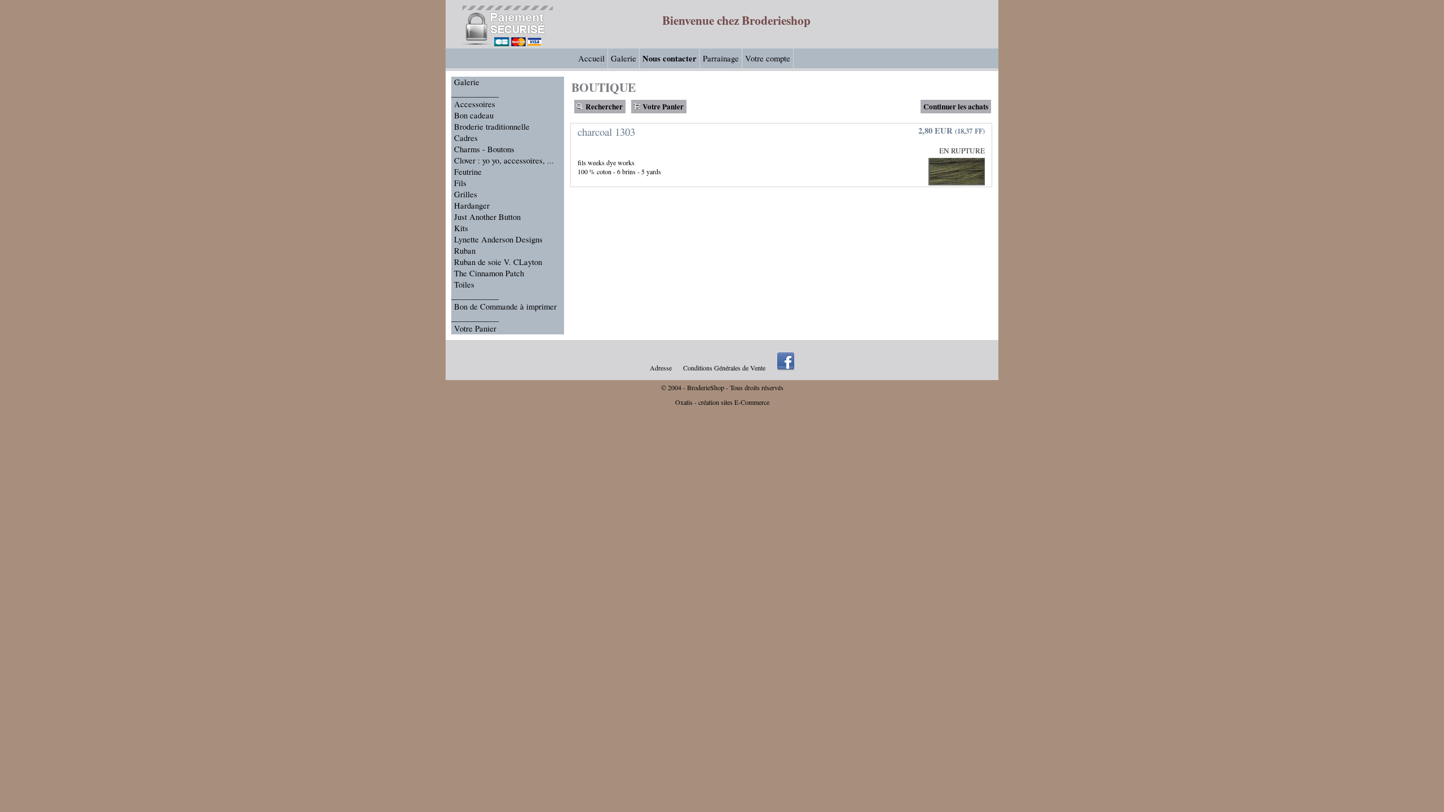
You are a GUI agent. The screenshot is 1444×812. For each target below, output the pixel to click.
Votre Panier (475, 328)
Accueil (591, 58)
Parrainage (721, 58)
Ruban (465, 250)
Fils (460, 183)
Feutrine (468, 171)
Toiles (464, 284)
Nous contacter (669, 58)
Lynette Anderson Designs (498, 239)
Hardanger (472, 205)
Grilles (465, 194)
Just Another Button (487, 216)
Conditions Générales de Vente (724, 367)
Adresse (661, 367)
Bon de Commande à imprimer (505, 306)
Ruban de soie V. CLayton (498, 262)
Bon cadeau (474, 115)
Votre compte (767, 58)
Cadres (466, 138)
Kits (461, 228)
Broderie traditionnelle (492, 126)
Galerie (623, 58)
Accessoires (474, 104)
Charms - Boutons (484, 149)
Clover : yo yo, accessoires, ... (504, 160)
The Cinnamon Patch (489, 273)
